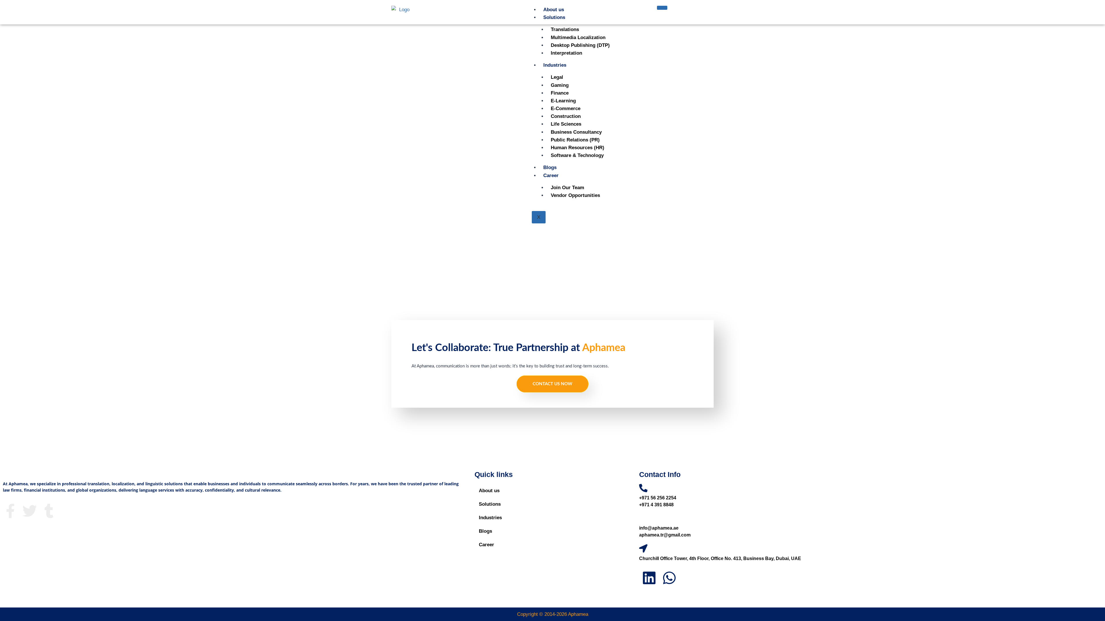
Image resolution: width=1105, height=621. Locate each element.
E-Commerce (565, 108)
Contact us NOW (552, 384)
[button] (552, 504)
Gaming (560, 85)
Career (551, 175)
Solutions (554, 17)
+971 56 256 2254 (657, 497)
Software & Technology (577, 155)
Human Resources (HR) (577, 147)
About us (553, 9)
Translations (565, 29)
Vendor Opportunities (575, 195)
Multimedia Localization (578, 37)
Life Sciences (566, 124)
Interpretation (566, 53)
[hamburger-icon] (662, 8)
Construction (566, 116)
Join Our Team (567, 187)
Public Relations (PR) (575, 140)
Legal (557, 77)
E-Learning (563, 100)
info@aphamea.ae (659, 528)
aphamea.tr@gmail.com (665, 534)
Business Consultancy (576, 132)
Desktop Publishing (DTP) (580, 45)
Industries (554, 65)
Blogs (550, 167)
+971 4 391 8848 (656, 504)
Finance (560, 93)
